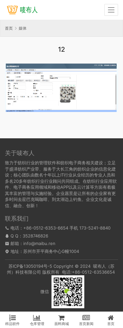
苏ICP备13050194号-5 (30, 266)
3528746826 (35, 235)
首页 (9, 28)
